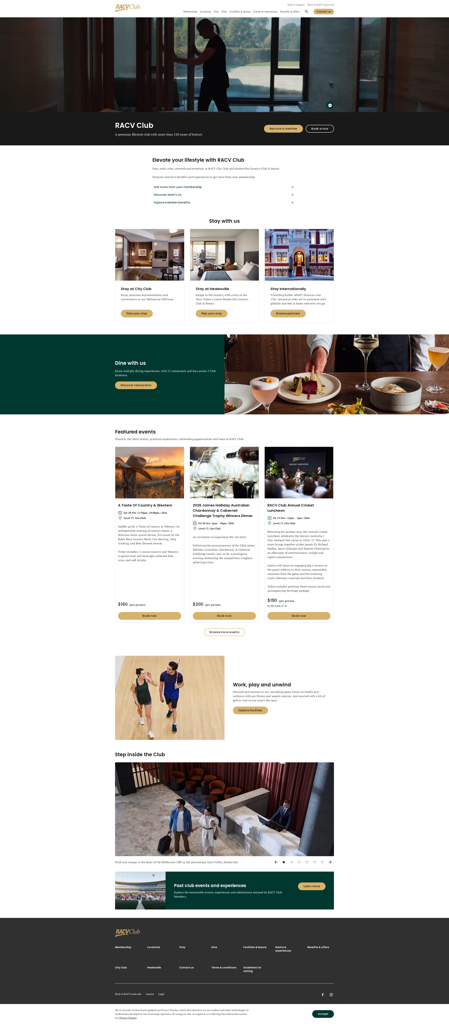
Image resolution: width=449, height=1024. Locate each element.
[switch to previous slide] (276, 862)
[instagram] (331, 995)
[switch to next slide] (330, 862)
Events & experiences (265, 11)
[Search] (306, 11)
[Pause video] (330, 105)
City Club (121, 967)
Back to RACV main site (321, 4)
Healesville (154, 967)
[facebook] (323, 995)
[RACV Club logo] (127, 8)
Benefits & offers (289, 11)
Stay (216, 11)
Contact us (186, 967)
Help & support (296, 4)
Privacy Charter (127, 1017)
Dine (224, 11)
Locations (205, 11)
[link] (127, 933)
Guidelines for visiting (252, 969)
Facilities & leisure (240, 11)
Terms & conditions (223, 967)
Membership (190, 11)
